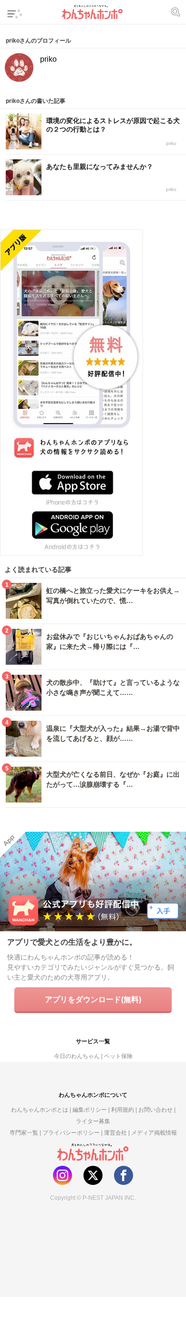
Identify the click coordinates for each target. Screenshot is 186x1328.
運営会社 (115, 1132)
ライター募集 (93, 1121)
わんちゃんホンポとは (39, 1109)
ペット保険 (118, 1056)
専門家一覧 (24, 1132)
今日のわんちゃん (77, 1056)
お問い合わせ (155, 1109)
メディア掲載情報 (154, 1132)
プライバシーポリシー (71, 1132)
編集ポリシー (89, 1109)
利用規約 (122, 1109)
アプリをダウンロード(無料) (93, 999)
